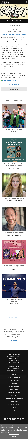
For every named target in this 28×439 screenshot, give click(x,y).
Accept (14, 436)
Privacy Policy (18, 430)
